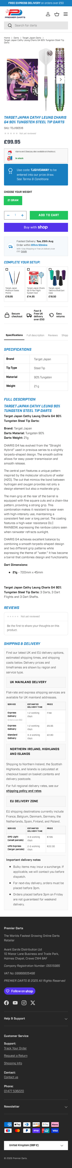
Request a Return (15, 1055)
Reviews (53, 335)
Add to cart (49, 215)
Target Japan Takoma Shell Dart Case (56, 290)
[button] (56, 14)
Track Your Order (15, 1048)
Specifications (14, 335)
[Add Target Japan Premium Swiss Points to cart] (14, 277)
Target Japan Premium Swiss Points (12, 290)
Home (7, 37)
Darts (16, 37)
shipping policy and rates (23, 791)
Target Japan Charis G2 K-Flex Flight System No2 (36, 290)
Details (24, 251)
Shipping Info (13, 1063)
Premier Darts (20, 1158)
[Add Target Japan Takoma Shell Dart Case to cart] (58, 277)
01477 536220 (14, 1091)
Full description (35, 335)
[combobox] (36, 25)
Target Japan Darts (31, 37)
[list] (36, 79)
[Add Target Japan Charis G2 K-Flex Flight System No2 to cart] (36, 277)
